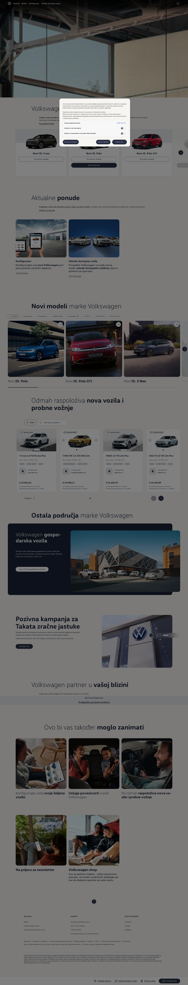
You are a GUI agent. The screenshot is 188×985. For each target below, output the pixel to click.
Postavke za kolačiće (70, 142)
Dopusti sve (119, 142)
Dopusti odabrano (103, 142)
